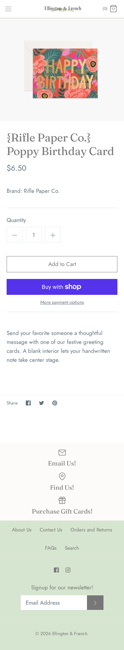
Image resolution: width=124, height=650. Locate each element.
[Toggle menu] (8, 8)
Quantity (16, 220)
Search (72, 548)
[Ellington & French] (62, 9)
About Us (21, 529)
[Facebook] (56, 570)
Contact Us (51, 529)
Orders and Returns (91, 529)
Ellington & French (69, 633)
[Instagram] (67, 570)
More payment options (62, 302)
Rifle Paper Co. (42, 191)
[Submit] (95, 602)
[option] (62, 69)
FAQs (51, 548)
